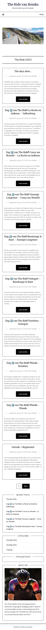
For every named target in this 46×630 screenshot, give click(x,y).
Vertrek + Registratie (23, 447)
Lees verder (23, 99)
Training (9, 550)
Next (26, 486)
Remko (34, 76)
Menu (41, 14)
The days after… (23, 71)
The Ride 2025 (11, 545)
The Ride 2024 (11, 540)
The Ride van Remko (23, 4)
